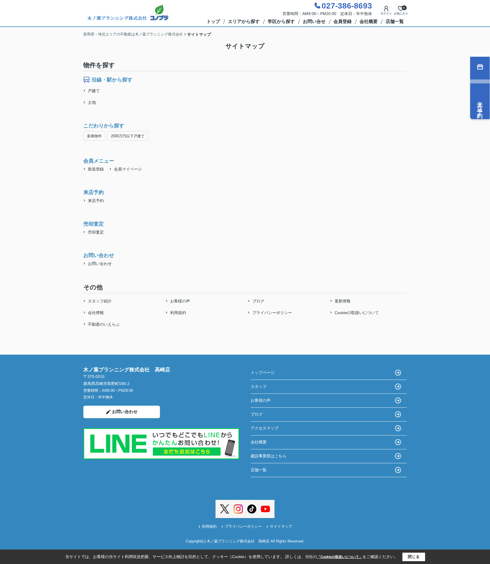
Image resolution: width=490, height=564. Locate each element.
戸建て (94, 91)
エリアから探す (244, 21)
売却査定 (96, 232)
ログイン (386, 13)
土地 (92, 102)
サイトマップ (281, 526)
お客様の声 (180, 301)
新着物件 (94, 136)
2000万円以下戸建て (128, 136)
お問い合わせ (100, 263)
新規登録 (96, 169)
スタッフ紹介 (100, 301)
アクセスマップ (264, 428)
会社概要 (369, 21)
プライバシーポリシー (272, 312)
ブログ (258, 301)
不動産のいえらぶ (104, 324)
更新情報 (342, 301)
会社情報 (96, 312)
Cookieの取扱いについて (357, 312)
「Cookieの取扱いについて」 (339, 557)
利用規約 (178, 312)
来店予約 (96, 200)
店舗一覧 (395, 21)
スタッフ (259, 386)
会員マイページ (128, 169)
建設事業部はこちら (268, 456)
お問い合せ (314, 21)
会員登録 (342, 21)
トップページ (262, 372)
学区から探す (281, 21)
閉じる (414, 556)
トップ (213, 21)
